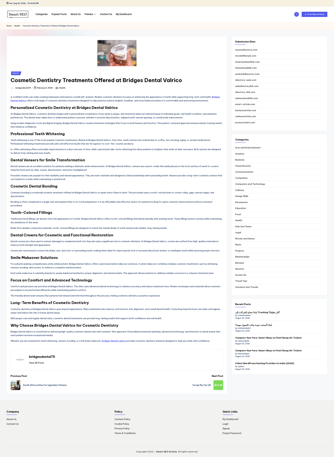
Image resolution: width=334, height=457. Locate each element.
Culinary (239, 190)
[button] (314, 14)
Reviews (239, 262)
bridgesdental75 (42, 357)
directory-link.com (245, 92)
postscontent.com (245, 122)
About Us (11, 419)
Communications (244, 171)
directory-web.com (245, 80)
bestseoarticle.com (245, 110)
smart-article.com (245, 104)
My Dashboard (230, 419)
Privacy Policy (122, 428)
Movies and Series (245, 238)
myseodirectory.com (246, 49)
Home (9, 26)
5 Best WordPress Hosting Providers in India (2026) (264, 363)
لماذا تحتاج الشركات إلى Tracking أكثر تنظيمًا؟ (257, 312)
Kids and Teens (243, 226)
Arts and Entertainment (248, 147)
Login (225, 423)
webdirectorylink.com (247, 86)
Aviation (239, 153)
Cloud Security (243, 165)
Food (238, 214)
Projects (239, 250)
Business (239, 159)
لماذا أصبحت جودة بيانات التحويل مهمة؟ (253, 325)
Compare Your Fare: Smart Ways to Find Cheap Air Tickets (268, 337)
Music (238, 244)
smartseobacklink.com (247, 61)
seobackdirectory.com (247, 74)
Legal (238, 232)
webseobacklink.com (246, 98)
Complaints (241, 178)
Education (240, 208)
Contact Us (13, 423)
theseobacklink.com (246, 67)
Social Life (240, 275)
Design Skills (241, 196)
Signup (226, 428)
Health (17, 26)
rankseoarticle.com (245, 116)
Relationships (242, 256)
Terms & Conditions (125, 433)
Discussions (241, 202)
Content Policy (122, 419)
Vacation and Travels (246, 287)
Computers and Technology (250, 184)
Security (239, 268)
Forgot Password (232, 433)
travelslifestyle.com (245, 55)
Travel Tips (241, 281)
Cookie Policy (122, 423)
